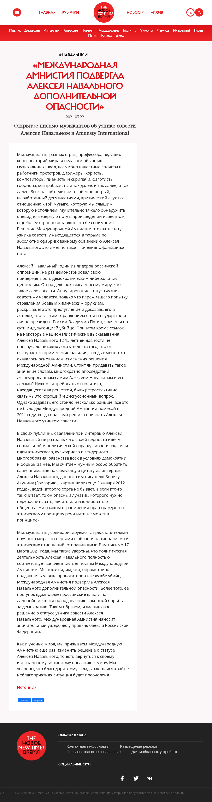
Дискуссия (32, 30)
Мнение (15, 30)
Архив (157, 12)
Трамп (198, 30)
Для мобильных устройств (154, 751)
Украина (146, 30)
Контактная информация (88, 746)
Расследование (108, 30)
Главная (47, 12)
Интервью (51, 30)
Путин (93, 35)
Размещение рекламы (139, 746)
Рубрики (70, 12)
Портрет (88, 30)
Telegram (37, 700)
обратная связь (72, 735)
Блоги (127, 30)
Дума (120, 35)
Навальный (181, 30)
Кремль (106, 35)
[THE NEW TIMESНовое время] (104, 12)
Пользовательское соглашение (94, 751)
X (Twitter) (24, 700)
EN (190, 13)
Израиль (163, 30)
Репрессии (70, 30)
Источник (26, 687)
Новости (136, 12)
